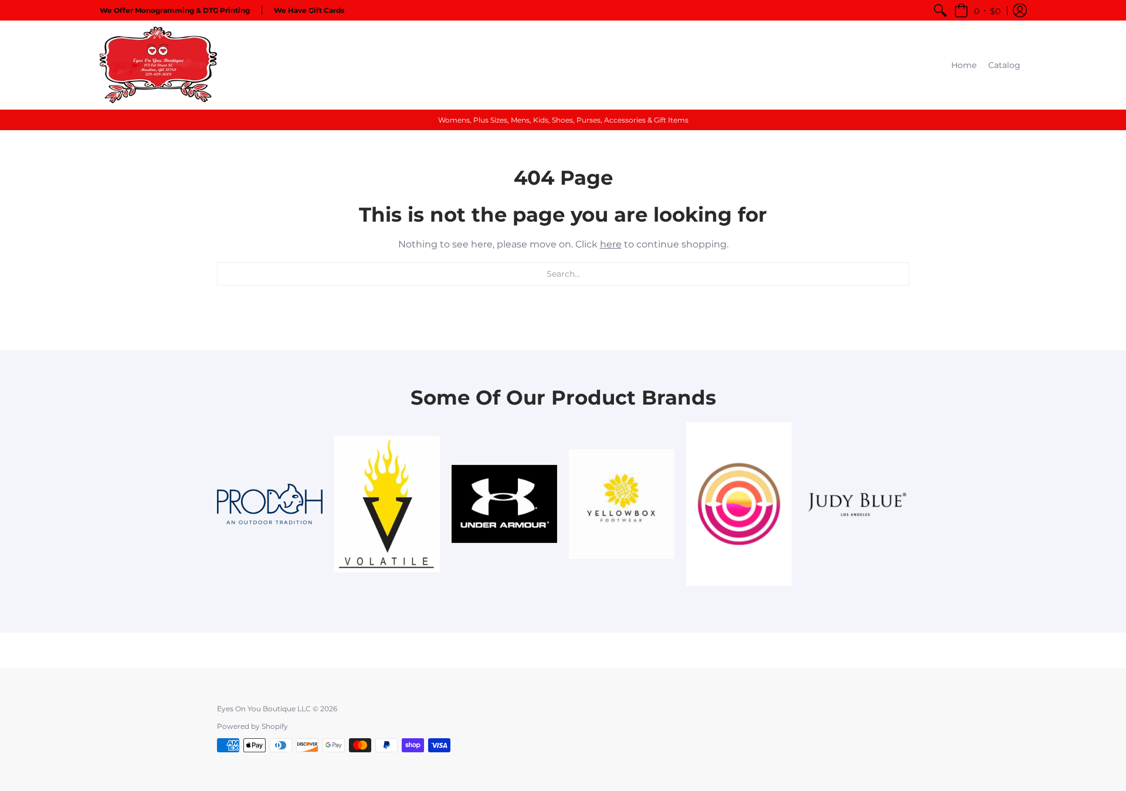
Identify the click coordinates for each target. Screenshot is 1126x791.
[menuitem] (940, 10)
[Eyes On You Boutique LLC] (158, 65)
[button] (977, 10)
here (611, 244)
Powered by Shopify (252, 726)
